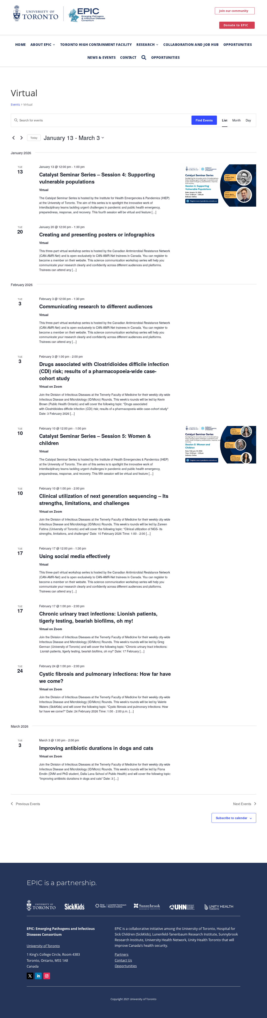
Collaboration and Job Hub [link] (191, 44)
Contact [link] (128, 57)
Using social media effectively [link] (74, 556)
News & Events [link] (101, 57)
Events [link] (15, 104)
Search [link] (144, 55)
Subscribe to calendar (231, 818)
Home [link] (20, 44)
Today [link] (33, 137)
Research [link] (145, 44)
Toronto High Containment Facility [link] (96, 44)
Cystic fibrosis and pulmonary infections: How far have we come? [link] (105, 677)
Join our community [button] (233, 11)
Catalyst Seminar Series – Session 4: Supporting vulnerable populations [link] (97, 178)
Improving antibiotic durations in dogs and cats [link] (96, 747)
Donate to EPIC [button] (236, 25)
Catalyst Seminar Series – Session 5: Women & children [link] (95, 439)
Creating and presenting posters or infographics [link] (97, 234)
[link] (59, 13)
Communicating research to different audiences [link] (95, 306)
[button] (30, 976)
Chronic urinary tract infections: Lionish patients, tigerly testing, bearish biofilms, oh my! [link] (98, 617)
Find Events (204, 120)
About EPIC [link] (41, 44)
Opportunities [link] (237, 44)
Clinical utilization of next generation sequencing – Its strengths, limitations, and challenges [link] (103, 499)
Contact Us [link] (123, 960)
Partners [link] (121, 954)
